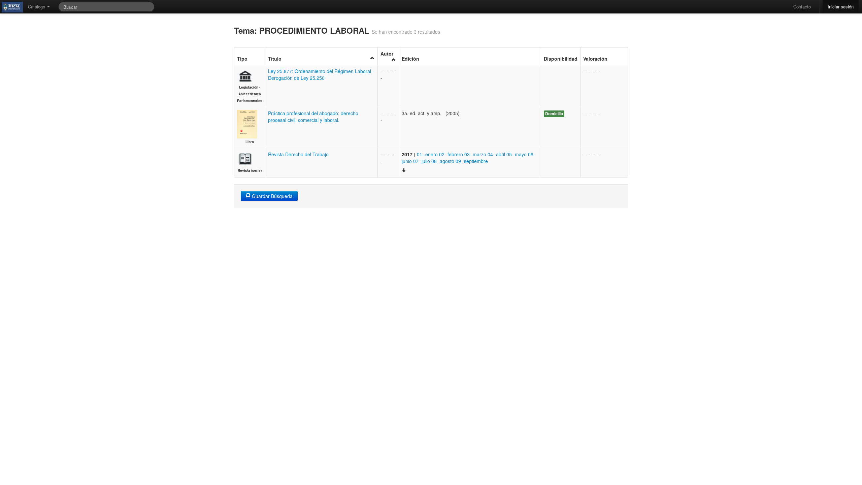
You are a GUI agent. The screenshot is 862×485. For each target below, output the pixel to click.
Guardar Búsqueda (272, 196)
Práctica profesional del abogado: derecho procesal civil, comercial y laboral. (313, 116)
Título (274, 58)
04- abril (496, 154)
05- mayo (516, 154)
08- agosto (442, 161)
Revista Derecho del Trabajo (298, 154)
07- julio (421, 161)
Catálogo (37, 6)
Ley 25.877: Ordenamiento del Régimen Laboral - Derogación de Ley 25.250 (321, 74)
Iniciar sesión (841, 6)
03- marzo (475, 154)
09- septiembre (472, 161)
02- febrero (451, 154)
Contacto (802, 6)
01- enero (427, 154)
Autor (386, 53)
